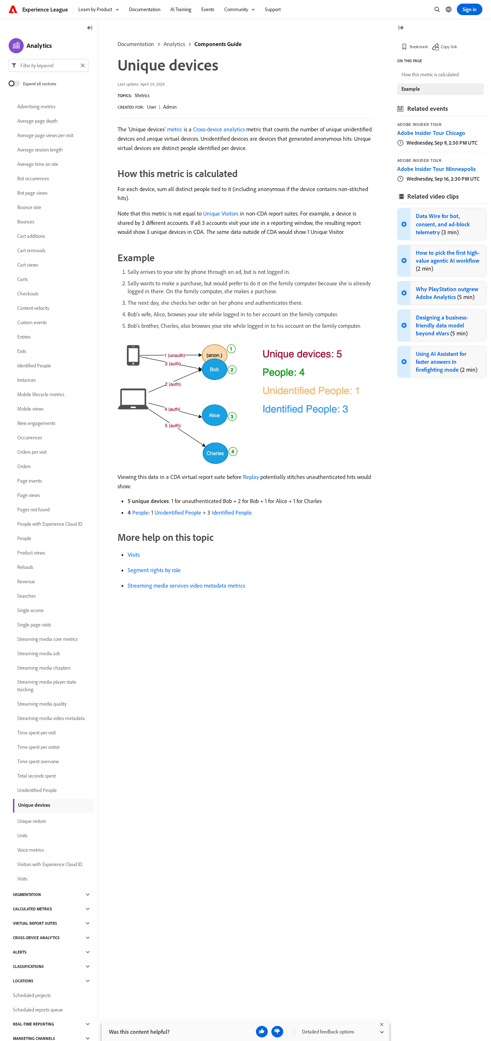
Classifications (28, 966)
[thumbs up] (262, 1031)
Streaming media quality (41, 704)
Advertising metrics (36, 106)
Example (410, 89)
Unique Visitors (220, 213)
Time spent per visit (36, 732)
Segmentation (27, 894)
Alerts (20, 952)
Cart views (27, 265)
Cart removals (31, 250)
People (140, 512)
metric (174, 129)
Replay (251, 476)
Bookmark (419, 46)
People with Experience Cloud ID (49, 524)
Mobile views (30, 409)
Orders (24, 466)
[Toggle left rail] (90, 28)
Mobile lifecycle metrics (40, 394)
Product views (31, 552)
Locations (23, 980)
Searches (26, 596)
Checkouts (27, 293)
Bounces (25, 221)
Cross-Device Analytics (36, 937)
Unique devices (34, 805)
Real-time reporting (33, 1024)
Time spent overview (38, 761)
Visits (134, 554)
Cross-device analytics (219, 129)
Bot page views (32, 193)
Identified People (232, 512)
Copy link (449, 46)
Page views (28, 495)
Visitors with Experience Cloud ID (49, 864)
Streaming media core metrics (47, 639)
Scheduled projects (32, 995)
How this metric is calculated (430, 74)
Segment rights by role (154, 570)
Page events (29, 480)
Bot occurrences (33, 178)
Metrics (142, 95)
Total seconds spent (36, 776)
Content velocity (33, 308)
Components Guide (218, 43)
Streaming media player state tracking (46, 686)
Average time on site (37, 164)
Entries (24, 337)
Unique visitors (31, 821)
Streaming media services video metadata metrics (186, 585)
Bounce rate (29, 207)
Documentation (136, 43)
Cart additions (31, 236)
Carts (22, 279)
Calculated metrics (32, 908)
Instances (26, 380)
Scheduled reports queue (38, 1009)
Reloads (25, 567)
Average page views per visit (45, 135)
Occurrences (29, 437)
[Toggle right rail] (401, 28)
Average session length (40, 149)
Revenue (26, 581)
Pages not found (33, 509)
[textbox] (48, 65)
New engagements (36, 423)
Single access (30, 610)
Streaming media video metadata (51, 718)
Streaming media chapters (43, 668)
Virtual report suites (35, 923)
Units (22, 835)
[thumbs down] (277, 1031)
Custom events (32, 322)
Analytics (174, 43)
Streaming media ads (38, 653)
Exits (21, 351)
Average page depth (37, 121)
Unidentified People (178, 512)
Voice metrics (30, 850)
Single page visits (34, 624)
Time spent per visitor (38, 747)
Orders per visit (32, 452)
